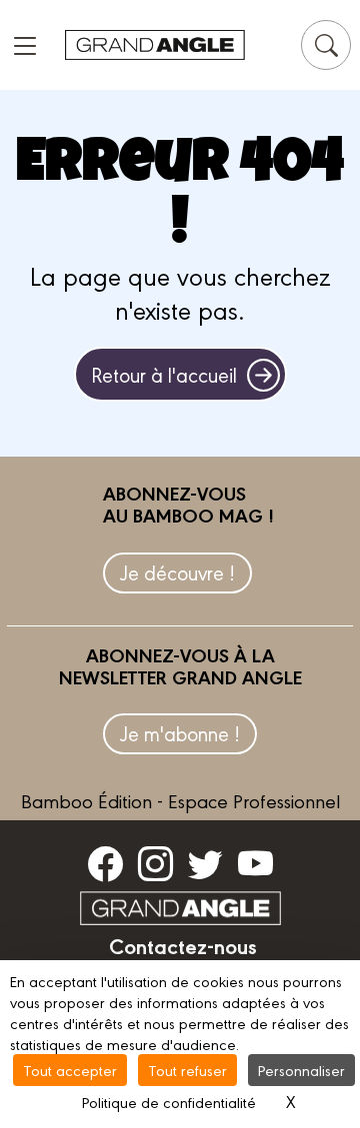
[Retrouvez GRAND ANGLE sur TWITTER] (205, 863)
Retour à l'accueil (164, 374)
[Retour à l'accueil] (155, 45)
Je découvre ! (177, 572)
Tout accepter (70, 1069)
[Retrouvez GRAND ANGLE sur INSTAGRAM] (155, 863)
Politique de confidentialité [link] (169, 1101)
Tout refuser (187, 1069)
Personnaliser (301, 1069)
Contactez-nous (183, 945)
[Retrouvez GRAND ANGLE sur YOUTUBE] (255, 863)
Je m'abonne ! (180, 732)
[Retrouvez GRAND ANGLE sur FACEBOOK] (105, 863)
